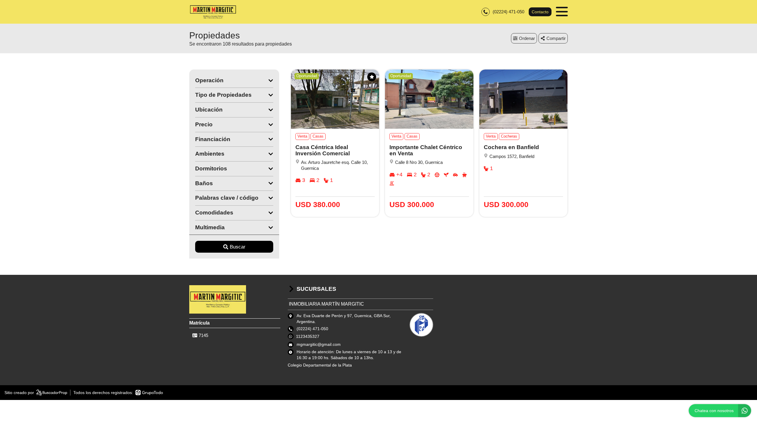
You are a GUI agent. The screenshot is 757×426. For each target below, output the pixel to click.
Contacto (540, 11)
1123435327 (307, 336)
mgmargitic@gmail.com (319, 344)
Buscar (237, 247)
